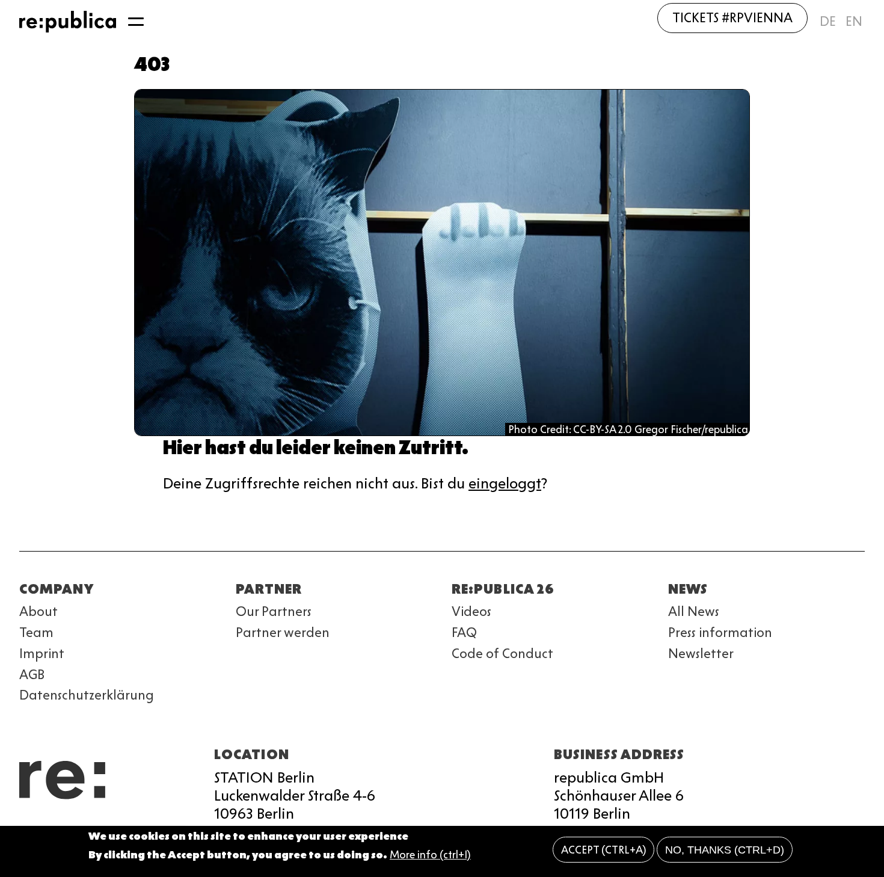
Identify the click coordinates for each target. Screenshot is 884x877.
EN (854, 21)
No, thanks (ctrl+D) (724, 850)
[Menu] (136, 21)
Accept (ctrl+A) (603, 850)
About (38, 611)
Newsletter (701, 653)
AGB (32, 674)
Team (36, 632)
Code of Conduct (502, 653)
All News (693, 611)
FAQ (464, 632)
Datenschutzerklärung (86, 695)
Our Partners (274, 611)
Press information (720, 632)
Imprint (41, 653)
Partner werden (283, 632)
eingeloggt (504, 483)
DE (828, 21)
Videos (471, 611)
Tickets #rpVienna (732, 18)
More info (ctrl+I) (430, 854)
